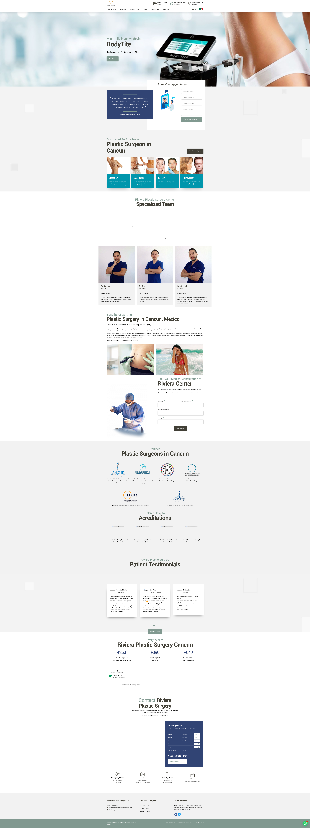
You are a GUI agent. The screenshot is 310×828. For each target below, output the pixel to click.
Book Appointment (170, 822)
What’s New (166, 10)
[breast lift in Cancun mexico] (118, 165)
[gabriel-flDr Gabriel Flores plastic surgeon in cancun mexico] (193, 264)
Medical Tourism (134, 10)
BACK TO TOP (200, 822)
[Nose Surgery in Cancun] (191, 165)
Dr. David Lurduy (144, 808)
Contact (145, 10)
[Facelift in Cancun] (167, 165)
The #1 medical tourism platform (131, 685)
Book (196, 734)
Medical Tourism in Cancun (185, 822)
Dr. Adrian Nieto (144, 805)
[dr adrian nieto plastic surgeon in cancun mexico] (116, 264)
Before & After (155, 10)
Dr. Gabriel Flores (145, 811)
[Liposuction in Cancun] (142, 165)
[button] (305, 823)
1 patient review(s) (119, 672)
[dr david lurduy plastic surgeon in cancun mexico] (155, 264)
